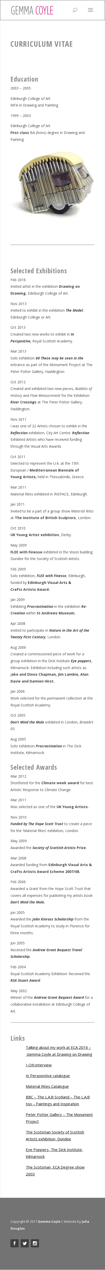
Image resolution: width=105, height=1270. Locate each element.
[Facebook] (14, 1243)
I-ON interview (39, 1064)
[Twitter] (25, 1243)
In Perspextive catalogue (48, 1075)
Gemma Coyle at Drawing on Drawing (59, 1054)
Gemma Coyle (49, 1221)
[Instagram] (35, 1243)
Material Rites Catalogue (47, 1086)
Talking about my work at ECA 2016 (57, 1047)
